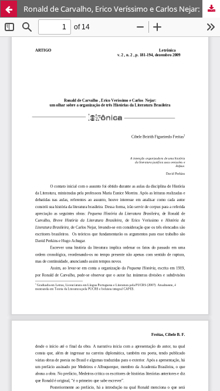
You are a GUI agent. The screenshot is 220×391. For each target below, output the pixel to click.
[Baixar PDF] (211, 9)
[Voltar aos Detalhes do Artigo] (9, 9)
